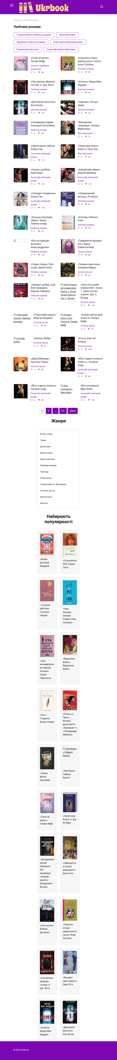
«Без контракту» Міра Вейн (90, 387)
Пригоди (44, 471)
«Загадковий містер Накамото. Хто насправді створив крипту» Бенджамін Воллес (47, 873)
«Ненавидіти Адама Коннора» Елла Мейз (43, 124)
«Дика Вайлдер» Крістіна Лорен (40, 360)
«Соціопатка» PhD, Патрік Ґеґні (70, 564)
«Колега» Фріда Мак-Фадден (90, 83)
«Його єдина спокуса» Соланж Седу (43, 387)
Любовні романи (86, 69)
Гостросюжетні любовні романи (34, 34)
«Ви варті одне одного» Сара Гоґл (70, 981)
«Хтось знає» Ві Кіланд (87, 340)
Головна (17, 20)
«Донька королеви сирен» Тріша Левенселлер (41, 220)
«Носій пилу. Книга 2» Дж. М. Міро (70, 819)
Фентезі (44, 503)
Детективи (45, 446)
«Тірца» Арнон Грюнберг (45, 776)
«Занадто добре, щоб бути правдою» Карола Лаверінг (43, 288)
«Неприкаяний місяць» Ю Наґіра (88, 195)
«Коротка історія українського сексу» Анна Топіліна (89, 61)
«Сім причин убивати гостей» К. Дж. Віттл (43, 83)
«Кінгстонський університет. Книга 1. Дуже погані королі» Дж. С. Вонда (91, 291)
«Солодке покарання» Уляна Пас (43, 195)
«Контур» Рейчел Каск (88, 219)
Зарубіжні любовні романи (31, 42)
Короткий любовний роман (68, 42)
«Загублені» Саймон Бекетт (69, 774)
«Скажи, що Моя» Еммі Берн (41, 171)
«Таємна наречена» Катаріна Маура (89, 266)
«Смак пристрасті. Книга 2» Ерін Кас (88, 147)
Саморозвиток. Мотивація (53, 484)
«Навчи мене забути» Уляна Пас (43, 147)
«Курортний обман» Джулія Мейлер (89, 171)
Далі (72, 410)
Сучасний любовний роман (61, 49)
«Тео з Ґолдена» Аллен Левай (47, 718)
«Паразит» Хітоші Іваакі (88, 104)
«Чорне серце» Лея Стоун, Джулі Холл (42, 266)
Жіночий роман (67, 34)
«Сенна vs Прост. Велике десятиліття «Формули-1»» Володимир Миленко (70, 724)
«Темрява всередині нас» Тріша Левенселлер (90, 244)
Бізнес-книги (46, 434)
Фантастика (46, 497)
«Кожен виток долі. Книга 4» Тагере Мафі (92, 318)
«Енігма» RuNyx (42, 338)
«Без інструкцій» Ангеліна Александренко (40, 244)
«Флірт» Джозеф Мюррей (44, 562)
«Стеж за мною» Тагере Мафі (40, 59)
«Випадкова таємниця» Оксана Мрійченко (88, 125)
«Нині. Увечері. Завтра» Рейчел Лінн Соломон (69, 615)
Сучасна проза (85, 252)
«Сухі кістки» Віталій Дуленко (47, 929)
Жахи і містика (47, 459)
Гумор (43, 440)
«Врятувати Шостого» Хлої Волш (43, 104)
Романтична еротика (28, 49)
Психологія (45, 478)
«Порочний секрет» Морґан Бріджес (45, 316)
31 (63, 410)
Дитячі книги (46, 453)
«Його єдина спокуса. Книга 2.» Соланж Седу (90, 362)
